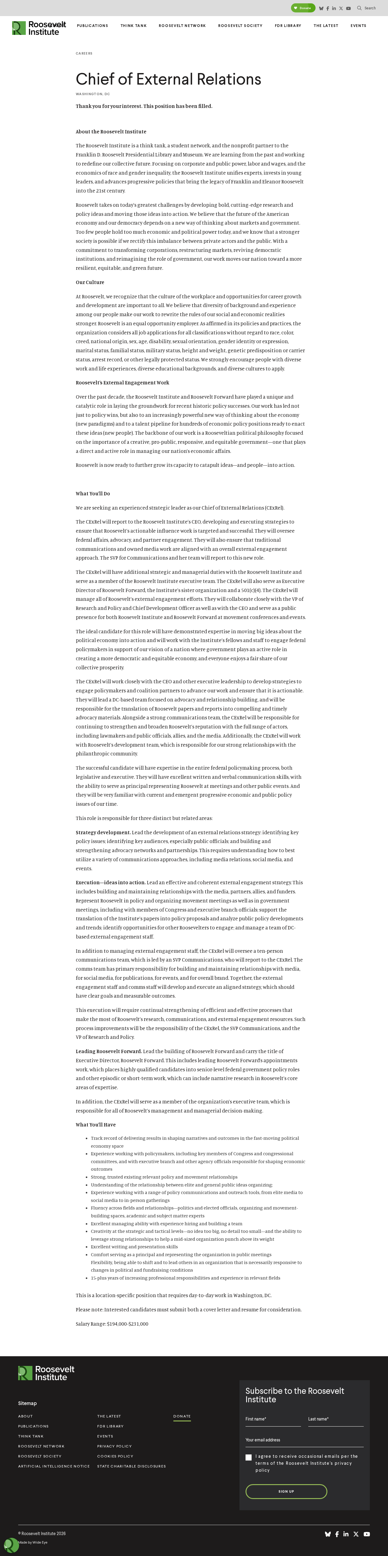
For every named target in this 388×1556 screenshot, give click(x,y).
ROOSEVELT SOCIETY (40, 1456)
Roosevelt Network (182, 25)
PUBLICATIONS (33, 1426)
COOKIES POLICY (115, 1456)
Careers (84, 53)
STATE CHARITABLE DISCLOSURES (131, 1466)
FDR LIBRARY (110, 1426)
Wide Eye (40, 1542)
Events (359, 25)
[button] (366, 8)
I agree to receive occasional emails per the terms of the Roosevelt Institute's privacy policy (307, 1463)
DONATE (182, 1416)
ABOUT (25, 1416)
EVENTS (105, 1436)
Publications (93, 25)
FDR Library (288, 25)
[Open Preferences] (11, 1545)
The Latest (326, 25)
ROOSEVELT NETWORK (41, 1446)
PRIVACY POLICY (114, 1446)
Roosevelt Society (240, 25)
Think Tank (134, 25)
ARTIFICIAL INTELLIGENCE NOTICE (54, 1466)
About (57, 25)
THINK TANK (31, 1436)
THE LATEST (109, 1416)
